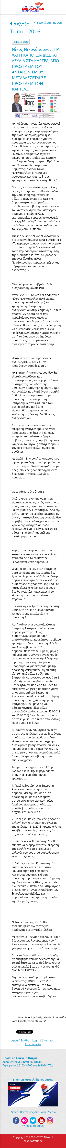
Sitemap (47, 1040)
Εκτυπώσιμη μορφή (49, 22)
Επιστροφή (21, 42)
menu (5, 7)
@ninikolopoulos (33, 1126)
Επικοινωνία (33, 1044)
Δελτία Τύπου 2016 (25, 27)
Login (35, 1040)
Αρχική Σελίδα (20, 1040)
